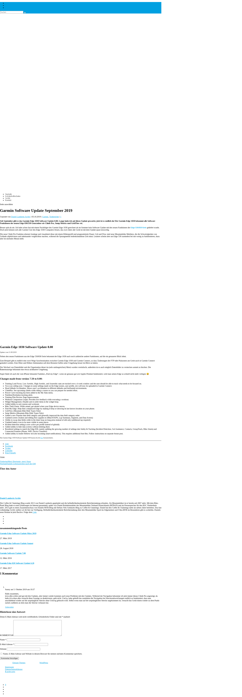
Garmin (45, 217)
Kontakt (8, 200)
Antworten (9, 607)
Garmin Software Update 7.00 (13, 553)
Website (3, 649)
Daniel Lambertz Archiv (20, 217)
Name (3, 640)
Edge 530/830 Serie (138, 227)
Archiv (7, 198)
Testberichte (54, 217)
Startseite (8, 194)
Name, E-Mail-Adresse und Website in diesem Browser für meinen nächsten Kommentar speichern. (42, 654)
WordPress (43, 663)
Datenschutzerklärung (13, 669)
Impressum (9, 667)
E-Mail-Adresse (7, 644)
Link (34, 512)
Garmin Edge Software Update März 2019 (18, 533)
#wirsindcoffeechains (12, 196)
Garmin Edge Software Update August (16, 543)
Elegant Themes (18, 663)
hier (41, 438)
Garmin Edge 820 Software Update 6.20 (17, 563)
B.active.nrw (10, 672)
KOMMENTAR (6, 635)
